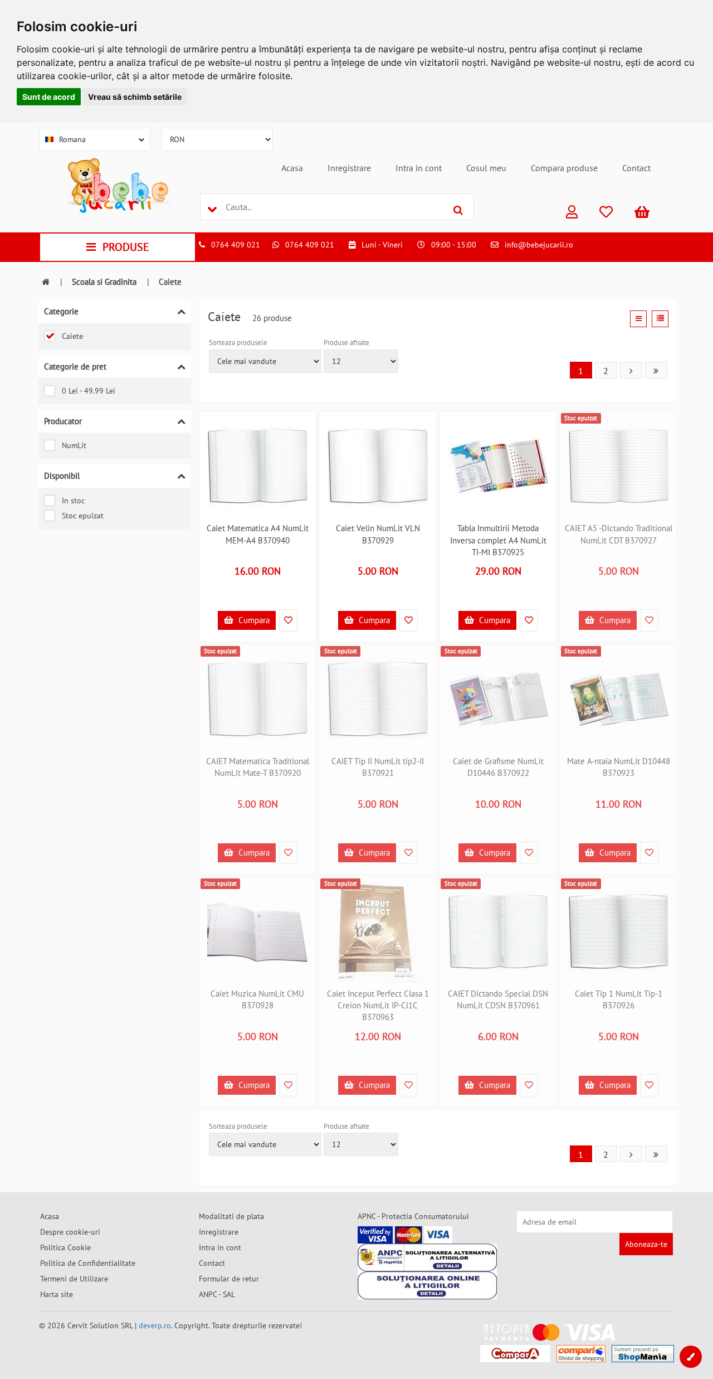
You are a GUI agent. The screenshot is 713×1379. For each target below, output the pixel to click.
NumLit (74, 445)
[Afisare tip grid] (638, 318)
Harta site (56, 1294)
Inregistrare (349, 167)
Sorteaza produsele (238, 342)
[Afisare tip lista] (660, 318)
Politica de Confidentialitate (87, 1263)
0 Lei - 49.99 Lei (88, 391)
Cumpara (253, 620)
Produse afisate (346, 342)
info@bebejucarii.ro (539, 245)
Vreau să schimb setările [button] (135, 96)
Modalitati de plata (231, 1216)
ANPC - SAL (217, 1294)
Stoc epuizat (83, 516)
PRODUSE (125, 247)
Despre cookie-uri (70, 1232)
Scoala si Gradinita (104, 281)
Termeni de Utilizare (74, 1279)
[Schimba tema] (691, 1357)
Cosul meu (486, 167)
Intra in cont (418, 167)
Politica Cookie (65, 1247)
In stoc (73, 501)
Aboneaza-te (646, 1244)
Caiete (72, 336)
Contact (636, 167)
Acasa (292, 167)
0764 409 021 (235, 245)
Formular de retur (229, 1279)
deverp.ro (155, 1325)
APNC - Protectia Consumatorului (413, 1216)
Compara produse (564, 167)
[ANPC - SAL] (427, 1257)
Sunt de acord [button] (48, 96)
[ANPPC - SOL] (427, 1285)
